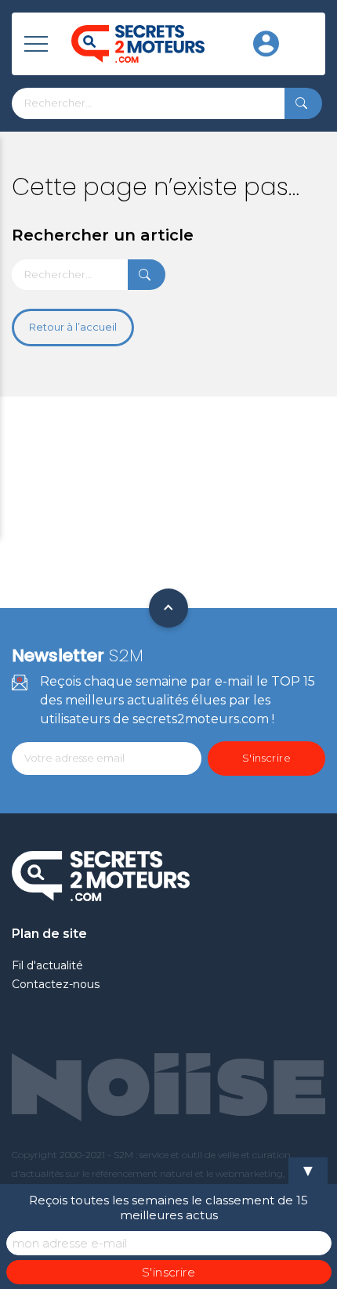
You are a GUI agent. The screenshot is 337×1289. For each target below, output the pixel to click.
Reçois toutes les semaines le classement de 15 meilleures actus (168, 1207)
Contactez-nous (56, 984)
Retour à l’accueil (73, 326)
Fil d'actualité (47, 965)
